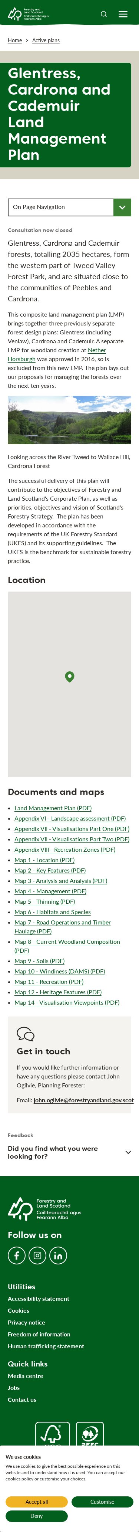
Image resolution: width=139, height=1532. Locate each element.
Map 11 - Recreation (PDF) (48, 981)
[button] (69, 677)
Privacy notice (26, 1322)
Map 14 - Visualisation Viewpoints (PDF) (66, 1002)
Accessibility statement (38, 1298)
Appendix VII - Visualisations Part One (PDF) (71, 828)
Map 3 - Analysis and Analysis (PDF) (60, 880)
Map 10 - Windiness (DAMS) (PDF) (59, 971)
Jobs (14, 1387)
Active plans (46, 40)
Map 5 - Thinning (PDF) (44, 901)
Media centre (25, 1375)
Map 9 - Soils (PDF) (39, 960)
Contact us (22, 1399)
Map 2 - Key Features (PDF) (50, 870)
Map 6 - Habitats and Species (52, 911)
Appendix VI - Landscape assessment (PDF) (70, 818)
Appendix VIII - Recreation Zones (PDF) (64, 849)
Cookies (18, 1310)
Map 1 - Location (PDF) (44, 859)
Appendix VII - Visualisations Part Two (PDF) (71, 838)
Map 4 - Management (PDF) (50, 890)
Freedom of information (39, 1334)
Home (15, 40)
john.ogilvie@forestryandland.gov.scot (84, 1099)
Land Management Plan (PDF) (53, 807)
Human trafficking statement (46, 1345)
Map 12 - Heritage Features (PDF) (58, 991)
